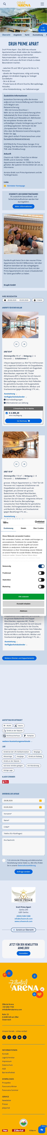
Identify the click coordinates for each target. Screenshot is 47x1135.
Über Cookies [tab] (38, 528)
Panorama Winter (9, 1086)
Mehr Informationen (23, 206)
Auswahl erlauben (23, 604)
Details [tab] (23, 528)
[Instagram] (4, 1037)
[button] (16, 344)
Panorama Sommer (10, 1090)
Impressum (7, 1061)
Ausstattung (38, 35)
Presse (5, 1104)
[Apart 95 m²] (20, 325)
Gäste (39, 300)
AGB (4, 1069)
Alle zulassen (23, 596)
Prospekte (6, 1083)
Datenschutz (7, 1065)
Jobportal (6, 1108)
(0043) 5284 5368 (23, 916)
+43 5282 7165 (8, 1007)
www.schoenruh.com (23, 921)
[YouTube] (19, 1037)
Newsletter (6, 1100)
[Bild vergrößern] (23, 20)
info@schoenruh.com (23, 918)
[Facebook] (9, 1037)
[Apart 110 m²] (20, 445)
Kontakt (5, 1054)
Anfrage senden (23, 871)
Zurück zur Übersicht (25, 930)
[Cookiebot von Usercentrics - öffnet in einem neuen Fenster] (34, 522)
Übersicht (6, 35)
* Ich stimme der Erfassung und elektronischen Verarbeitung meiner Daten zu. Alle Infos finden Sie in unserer (25, 863)
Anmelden (23, 953)
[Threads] (25, 1037)
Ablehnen (23, 611)
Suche (4, 4)
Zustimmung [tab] (8, 528)
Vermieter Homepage (16, 186)
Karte (27, 35)
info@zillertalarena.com (12, 1009)
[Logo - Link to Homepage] (23, 4)
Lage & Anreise (8, 1057)
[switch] (41, 573)
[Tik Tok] (14, 1037)
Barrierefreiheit (8, 1072)
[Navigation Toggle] (42, 4)
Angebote (18, 35)
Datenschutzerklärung (27, 865)
